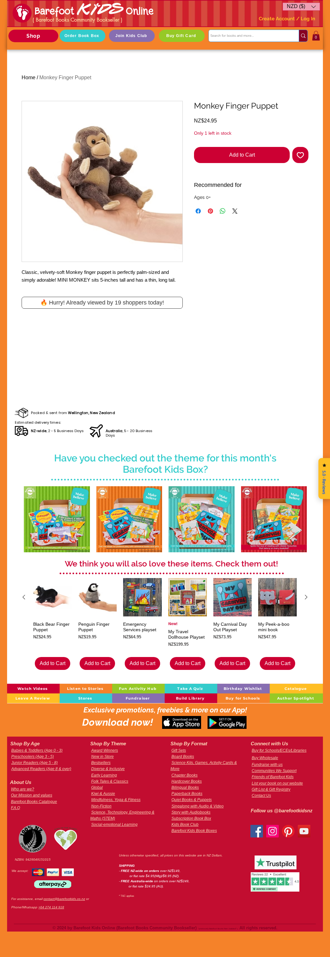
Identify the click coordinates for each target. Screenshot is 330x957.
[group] (165, 624)
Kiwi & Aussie (103, 793)
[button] (301, 7)
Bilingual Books (185, 787)
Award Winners (104, 750)
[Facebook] (256, 831)
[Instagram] (272, 831)
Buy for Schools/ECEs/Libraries (279, 750)
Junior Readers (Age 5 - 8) (34, 762)
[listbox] (301, 7)
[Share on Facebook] (198, 238)
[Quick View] (57, 519)
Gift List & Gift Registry (271, 789)
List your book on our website (277, 783)
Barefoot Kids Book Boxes (194, 830)
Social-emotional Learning (114, 824)
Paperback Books (186, 793)
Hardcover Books (186, 781)
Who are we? (22, 789)
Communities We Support (274, 770)
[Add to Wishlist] (300, 155)
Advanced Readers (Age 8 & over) (41, 769)
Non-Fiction (101, 806)
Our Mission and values (31, 795)
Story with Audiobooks (190, 812)
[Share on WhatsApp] (223, 238)
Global (97, 787)
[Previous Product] (24, 597)
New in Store (102, 756)
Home (28, 77)
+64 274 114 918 (51, 907)
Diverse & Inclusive (108, 769)
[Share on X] (235, 238)
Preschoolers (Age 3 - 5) (32, 756)
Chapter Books (184, 775)
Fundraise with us (267, 764)
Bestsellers (101, 762)
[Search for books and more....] (303, 36)
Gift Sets (178, 750)
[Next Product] (306, 597)
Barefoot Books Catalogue (34, 801)
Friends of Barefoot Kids (273, 777)
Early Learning (104, 775)
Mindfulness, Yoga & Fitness (116, 800)
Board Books (182, 756)
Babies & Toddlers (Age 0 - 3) (37, 750)
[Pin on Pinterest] (210, 238)
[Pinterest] (288, 831)
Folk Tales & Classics (109, 781)
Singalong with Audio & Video (197, 806)
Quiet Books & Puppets (191, 800)
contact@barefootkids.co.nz (64, 899)
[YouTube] (304, 831)
